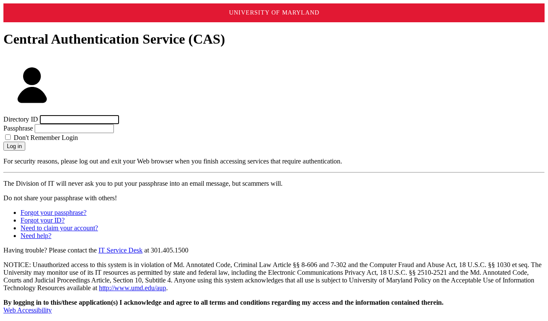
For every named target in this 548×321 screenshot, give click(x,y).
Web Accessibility (27, 310)
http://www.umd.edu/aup (132, 287)
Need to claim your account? (59, 228)
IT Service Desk (120, 250)
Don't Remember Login (45, 137)
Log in (14, 146)
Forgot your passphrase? (53, 212)
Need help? (36, 235)
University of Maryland (274, 12)
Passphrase (18, 128)
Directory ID (20, 119)
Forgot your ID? (43, 220)
